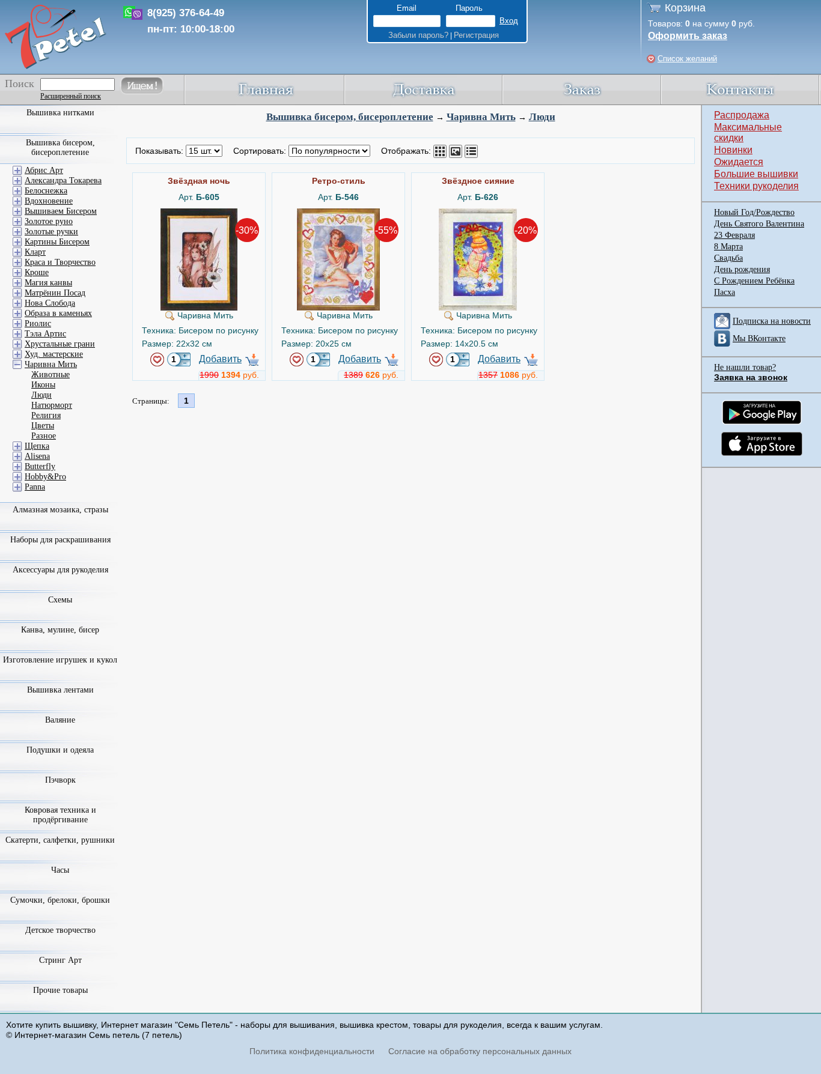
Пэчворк (60, 779)
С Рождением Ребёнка (754, 280)
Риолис (38, 323)
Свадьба (728, 257)
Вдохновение (49, 200)
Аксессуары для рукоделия (60, 569)
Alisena (37, 456)
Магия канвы (48, 282)
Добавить (220, 359)
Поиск (19, 83)
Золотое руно (49, 221)
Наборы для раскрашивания (60, 539)
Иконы (43, 384)
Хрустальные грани (60, 343)
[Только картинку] (455, 151)
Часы (60, 870)
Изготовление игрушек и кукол (60, 659)
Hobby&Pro (45, 476)
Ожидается (738, 162)
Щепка (37, 446)
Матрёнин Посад (55, 292)
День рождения (742, 269)
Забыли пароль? (418, 35)
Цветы (42, 425)
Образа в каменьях (58, 313)
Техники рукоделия (756, 186)
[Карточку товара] (440, 151)
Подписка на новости (772, 321)
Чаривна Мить (481, 117)
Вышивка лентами (60, 689)
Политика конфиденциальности (311, 1051)
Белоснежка (46, 190)
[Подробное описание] (471, 151)
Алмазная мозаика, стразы (60, 509)
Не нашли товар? (745, 367)
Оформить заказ (687, 36)
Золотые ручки (51, 231)
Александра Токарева (63, 180)
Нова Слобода (50, 303)
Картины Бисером (57, 241)
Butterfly (40, 466)
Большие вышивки (756, 174)
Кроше (37, 272)
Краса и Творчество (60, 262)
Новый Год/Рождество (754, 212)
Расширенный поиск (70, 96)
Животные (50, 374)
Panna (35, 486)
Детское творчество (60, 930)
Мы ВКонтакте (759, 338)
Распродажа (741, 115)
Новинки (733, 150)
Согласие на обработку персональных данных (480, 1051)
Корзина (685, 8)
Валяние (60, 719)
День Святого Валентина (759, 223)
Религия (46, 415)
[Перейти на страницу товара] (198, 213)
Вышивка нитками (60, 112)
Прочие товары (60, 990)
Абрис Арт (44, 170)
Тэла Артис (45, 333)
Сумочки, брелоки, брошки (60, 900)
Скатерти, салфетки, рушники (60, 840)
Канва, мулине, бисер (60, 629)
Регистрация (476, 35)
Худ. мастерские (54, 354)
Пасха (724, 292)
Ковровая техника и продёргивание (60, 815)
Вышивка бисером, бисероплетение (349, 117)
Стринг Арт (60, 960)
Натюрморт (51, 405)
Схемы (60, 599)
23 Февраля (734, 235)
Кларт (35, 251)
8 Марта (728, 246)
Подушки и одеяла (60, 749)
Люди (542, 117)
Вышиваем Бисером (61, 211)
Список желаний (687, 58)
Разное (43, 435)
